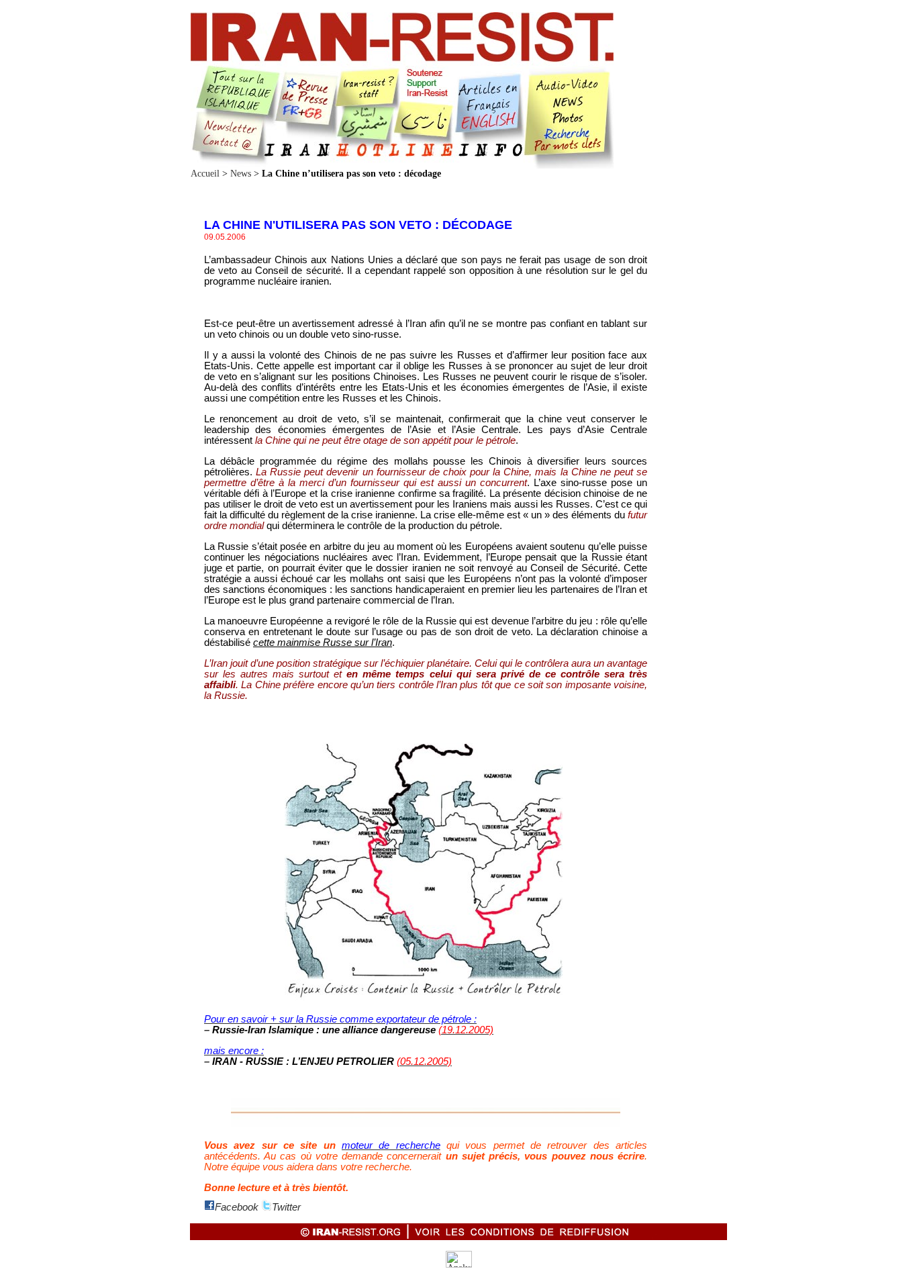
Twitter (286, 1207)
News (240, 174)
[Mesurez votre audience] (459, 1265)
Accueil (205, 174)
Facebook (236, 1207)
